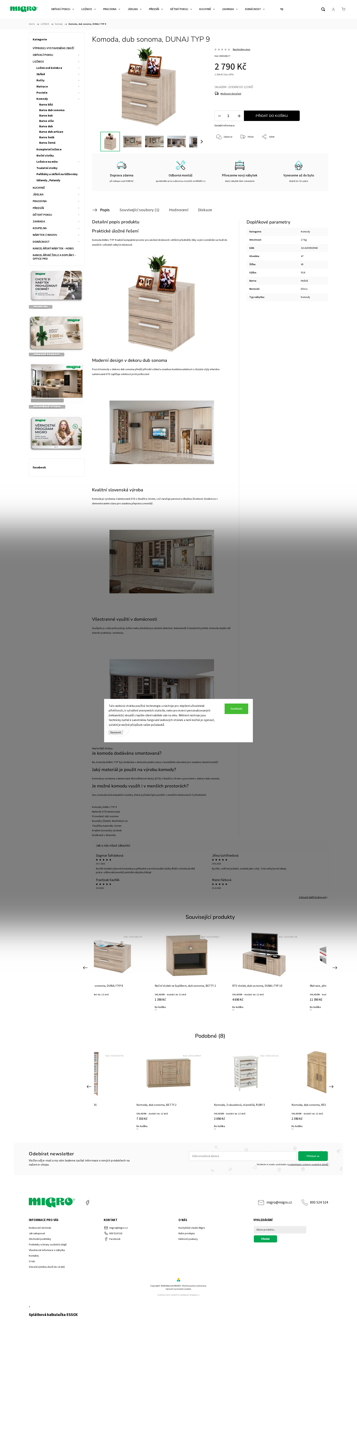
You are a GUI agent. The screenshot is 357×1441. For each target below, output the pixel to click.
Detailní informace (225, 125)
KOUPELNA (40, 228)
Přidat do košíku (272, 116)
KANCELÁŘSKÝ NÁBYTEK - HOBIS (53, 248)
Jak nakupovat (37, 1233)
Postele (41, 93)
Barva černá (47, 143)
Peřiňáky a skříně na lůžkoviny (57, 174)
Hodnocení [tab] (178, 210)
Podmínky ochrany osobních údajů (48, 1245)
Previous (86, 967)
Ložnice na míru (47, 162)
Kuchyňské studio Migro (191, 1228)
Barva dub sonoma (52, 110)
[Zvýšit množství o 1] (239, 116)
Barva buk (46, 116)
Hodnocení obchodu (40, 1228)
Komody (42, 99)
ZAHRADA (39, 221)
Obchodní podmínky (40, 1239)
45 (302, 264)
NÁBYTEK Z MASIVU (45, 235)
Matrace (42, 86)
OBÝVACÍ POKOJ (43, 55)
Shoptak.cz (194, 1295)
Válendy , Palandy (48, 180)
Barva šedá (46, 137)
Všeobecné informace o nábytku (47, 1250)
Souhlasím (236, 709)
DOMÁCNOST (41, 242)
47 (302, 256)
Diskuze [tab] (205, 210)
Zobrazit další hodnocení (312, 897)
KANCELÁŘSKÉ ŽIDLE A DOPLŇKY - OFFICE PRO (54, 257)
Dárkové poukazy (188, 1239)
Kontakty (34, 1256)
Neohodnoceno (241, 49)
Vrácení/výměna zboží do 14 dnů (47, 1267)
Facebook (87, 1202)
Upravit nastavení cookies (178, 1289)
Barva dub (46, 126)
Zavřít (316, 149)
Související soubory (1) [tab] (139, 210)
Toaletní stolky (47, 168)
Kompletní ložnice (49, 149)
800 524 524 (319, 1202)
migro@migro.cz (279, 1202)
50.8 (303, 273)
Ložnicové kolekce (49, 68)
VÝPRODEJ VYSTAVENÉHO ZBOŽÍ (53, 48)
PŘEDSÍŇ (38, 208)
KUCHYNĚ (39, 188)
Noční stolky (45, 156)
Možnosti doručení (231, 94)
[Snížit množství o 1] (219, 116)
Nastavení (115, 732)
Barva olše (46, 121)
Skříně (40, 74)
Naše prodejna (186, 1233)
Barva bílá (46, 105)
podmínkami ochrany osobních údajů (308, 1164)
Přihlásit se (313, 1156)
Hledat (265, 1238)
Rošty (40, 80)
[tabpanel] (210, 970)
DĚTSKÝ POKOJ (42, 215)
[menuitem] (62, 9)
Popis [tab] (105, 210)
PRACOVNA (40, 201)
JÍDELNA (38, 194)
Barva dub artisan (51, 132)
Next (335, 967)
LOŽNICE (38, 62)
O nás (32, 1261)
